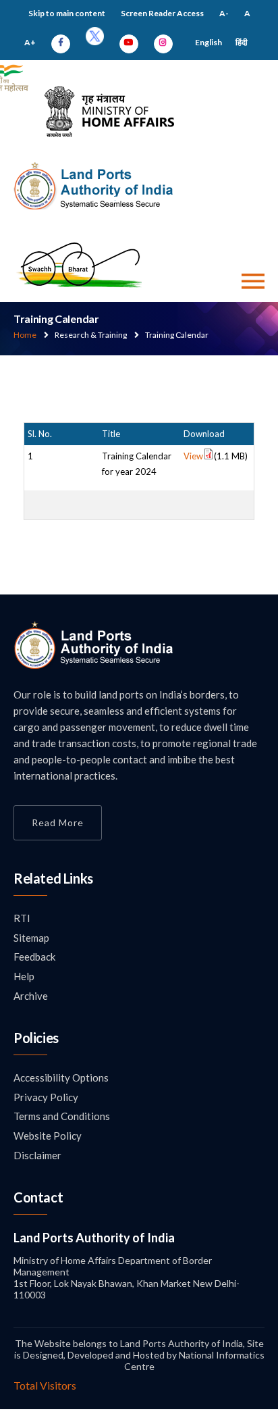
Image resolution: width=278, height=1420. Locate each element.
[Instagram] (163, 42)
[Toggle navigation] (253, 281)
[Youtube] (128, 42)
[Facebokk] (60, 42)
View (193, 456)
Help (23, 976)
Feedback (34, 956)
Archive (30, 996)
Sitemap (31, 938)
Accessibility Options (61, 1077)
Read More (58, 822)
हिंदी (241, 42)
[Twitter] (95, 42)
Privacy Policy (45, 1097)
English (208, 42)
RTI (21, 918)
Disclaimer (37, 1155)
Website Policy (47, 1136)
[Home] (94, 665)
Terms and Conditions (61, 1116)
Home (24, 335)
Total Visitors (44, 1385)
